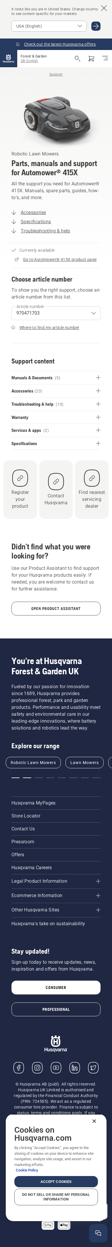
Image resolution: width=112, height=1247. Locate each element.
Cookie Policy (27, 1170)
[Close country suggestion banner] (104, 8)
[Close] (94, 1121)
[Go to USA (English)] (96, 26)
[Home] (8, 58)
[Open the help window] (98, 1233)
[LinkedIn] (74, 1067)
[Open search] (77, 59)
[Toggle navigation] (105, 59)
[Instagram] (37, 1067)
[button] (15, 778)
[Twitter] (93, 1067)
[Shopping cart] (91, 59)
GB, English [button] (29, 61)
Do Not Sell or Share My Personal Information (56, 1196)
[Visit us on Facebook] (18, 1067)
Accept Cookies (56, 1181)
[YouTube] (56, 1067)
